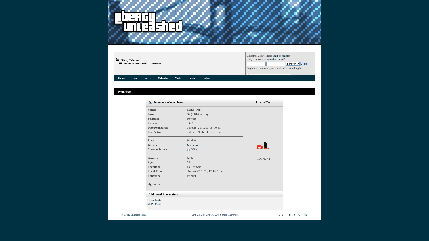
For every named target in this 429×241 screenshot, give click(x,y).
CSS (306, 215)
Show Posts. (154, 200)
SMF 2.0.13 (198, 215)
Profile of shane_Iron (135, 63)
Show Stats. (154, 203)
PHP (290, 215)
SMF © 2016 (212, 215)
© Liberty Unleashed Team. (133, 215)
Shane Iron (193, 145)
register (286, 55)
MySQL (282, 215)
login (275, 55)
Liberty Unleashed (130, 60)
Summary (155, 63)
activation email (275, 59)
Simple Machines (229, 215)
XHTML (298, 215)
